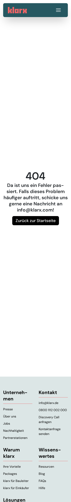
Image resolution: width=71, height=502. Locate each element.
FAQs (42, 481)
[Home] (17, 10)
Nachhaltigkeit (13, 431)
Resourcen (46, 466)
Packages (10, 474)
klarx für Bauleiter (16, 481)
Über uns (9, 416)
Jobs (6, 423)
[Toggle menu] (58, 10)
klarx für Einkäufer (16, 488)
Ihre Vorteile (12, 466)
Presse (8, 409)
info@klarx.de (48, 403)
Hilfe (42, 488)
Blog (42, 474)
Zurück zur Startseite (36, 220)
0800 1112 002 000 (53, 410)
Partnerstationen (15, 438)
